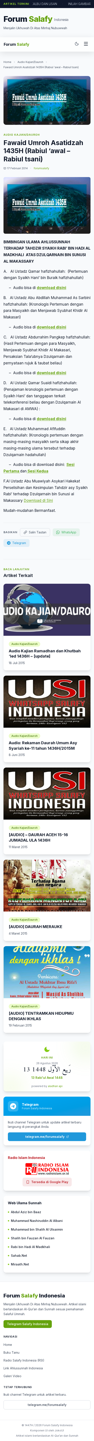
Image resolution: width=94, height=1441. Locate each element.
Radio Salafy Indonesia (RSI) (23, 1360)
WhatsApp (68, 532)
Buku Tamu (11, 1352)
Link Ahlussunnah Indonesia (23, 1368)
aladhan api (55, 1086)
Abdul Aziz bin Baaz (26, 1212)
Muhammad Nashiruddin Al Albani (37, 1221)
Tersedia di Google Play (49, 1182)
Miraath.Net (20, 1264)
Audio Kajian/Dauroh (30, 62)
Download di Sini (38, 500)
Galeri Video (12, 1376)
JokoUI (59, 1430)
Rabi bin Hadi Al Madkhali (30, 1247)
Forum (16, 44)
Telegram (19, 543)
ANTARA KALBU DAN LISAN (37, 4)
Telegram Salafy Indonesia (27, 1324)
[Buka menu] (86, 44)
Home (7, 62)
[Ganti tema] (77, 44)
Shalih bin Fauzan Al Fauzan (32, 1238)
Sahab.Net (19, 1255)
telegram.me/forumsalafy (44, 1136)
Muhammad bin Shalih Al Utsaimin (37, 1229)
